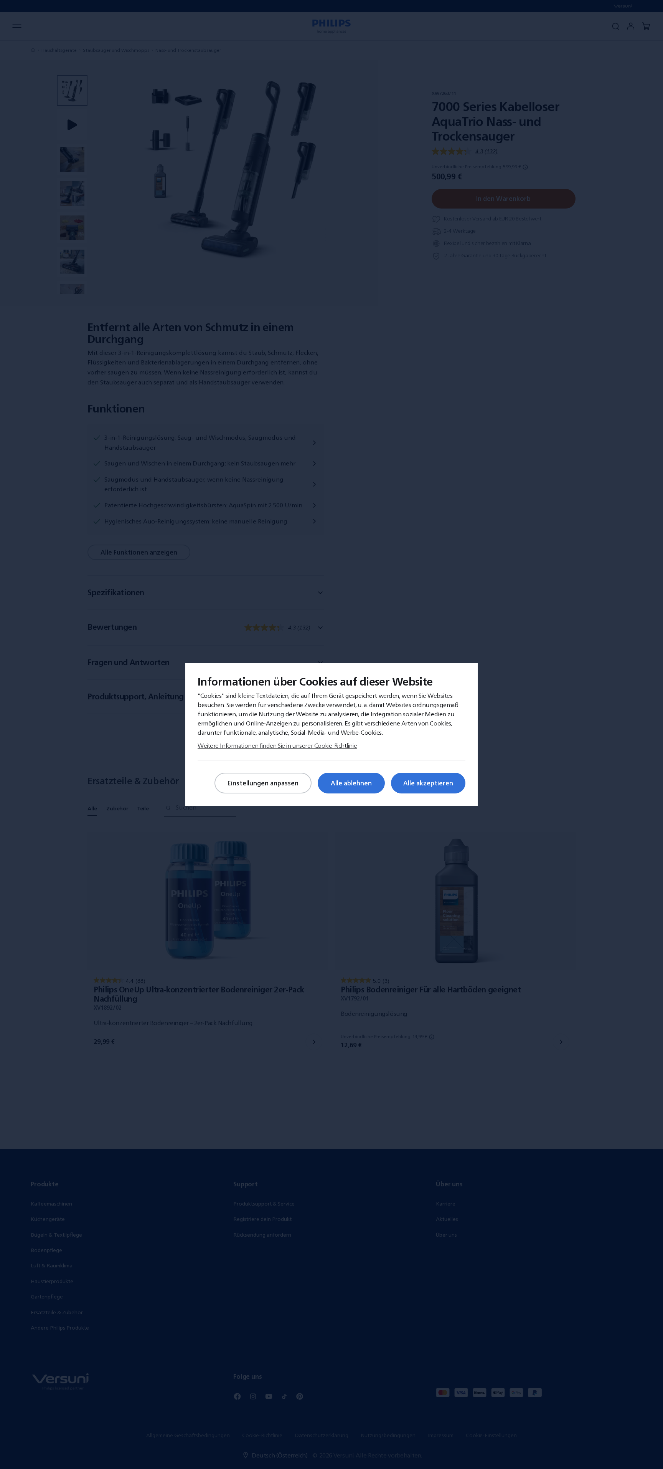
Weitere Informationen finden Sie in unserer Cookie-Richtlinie (277, 745)
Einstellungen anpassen (263, 783)
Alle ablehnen (351, 783)
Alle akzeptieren (428, 783)
